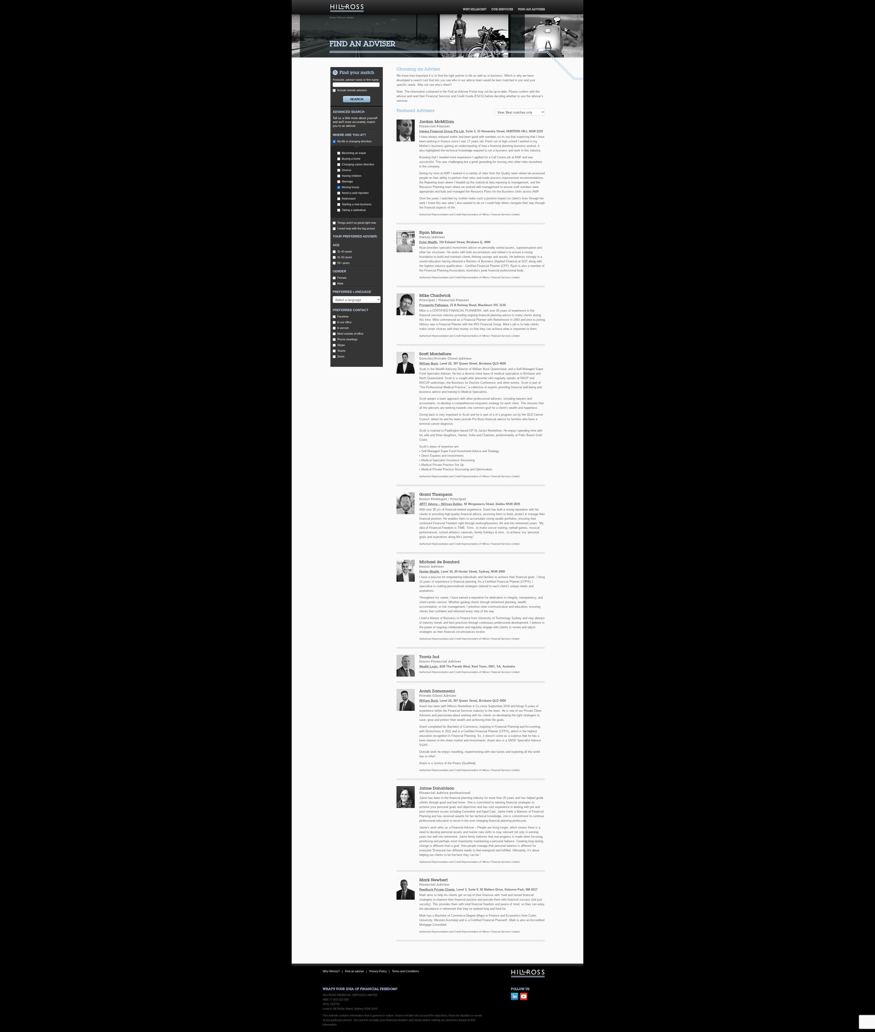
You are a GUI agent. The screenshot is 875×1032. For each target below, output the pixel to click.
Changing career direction (358, 164)
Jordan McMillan (436, 121)
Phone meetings (347, 339)
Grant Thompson (436, 494)
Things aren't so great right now (356, 222)
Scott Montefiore (435, 353)
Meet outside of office (350, 333)
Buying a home (351, 158)
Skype (341, 345)
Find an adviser (531, 9)
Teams (341, 350)
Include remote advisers (352, 90)
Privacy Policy (378, 971)
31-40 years (344, 251)
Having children (351, 175)
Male (340, 283)
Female (342, 277)
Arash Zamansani (437, 690)
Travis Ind (429, 656)
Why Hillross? (474, 9)
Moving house (350, 187)
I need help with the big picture (356, 228)
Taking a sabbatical (354, 210)
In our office (344, 322)
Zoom (340, 356)
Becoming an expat (354, 153)
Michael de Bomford (439, 561)
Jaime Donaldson (436, 788)
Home (332, 17)
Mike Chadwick (434, 295)
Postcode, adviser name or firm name (356, 79)
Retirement (348, 198)
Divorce (346, 170)
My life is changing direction (354, 141)
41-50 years (344, 257)
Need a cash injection (355, 193)
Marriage (347, 181)
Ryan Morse (431, 232)
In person (343, 328)
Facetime (343, 316)
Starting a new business (356, 204)
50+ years (343, 263)
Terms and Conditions (405, 971)
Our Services (502, 9)
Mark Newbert (433, 879)
